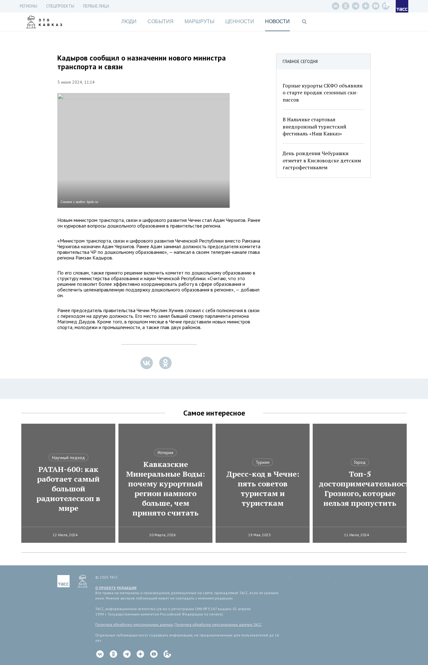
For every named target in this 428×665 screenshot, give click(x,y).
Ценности (239, 21)
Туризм (262, 462)
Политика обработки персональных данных (134, 624)
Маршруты (199, 21)
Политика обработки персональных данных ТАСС (218, 624)
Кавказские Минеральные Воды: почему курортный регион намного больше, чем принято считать (165, 488)
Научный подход (68, 457)
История (165, 452)
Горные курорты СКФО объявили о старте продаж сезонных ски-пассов (323, 92)
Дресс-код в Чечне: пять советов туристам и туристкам (262, 488)
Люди (129, 21)
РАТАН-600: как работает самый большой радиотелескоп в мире (68, 488)
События (161, 21)
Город (360, 462)
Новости (277, 21)
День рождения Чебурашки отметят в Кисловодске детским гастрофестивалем (322, 160)
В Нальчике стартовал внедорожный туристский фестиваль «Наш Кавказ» (314, 126)
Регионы (28, 6)
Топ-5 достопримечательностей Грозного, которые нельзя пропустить (359, 488)
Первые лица (96, 6)
